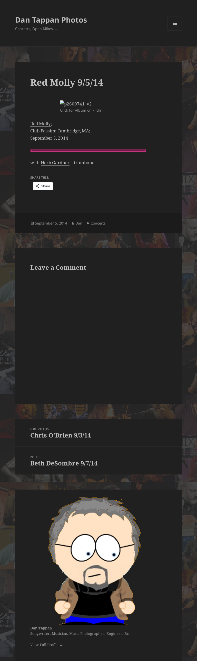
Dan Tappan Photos (51, 20)
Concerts (98, 223)
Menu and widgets (175, 30)
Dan (78, 223)
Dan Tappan (41, 628)
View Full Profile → (46, 644)
